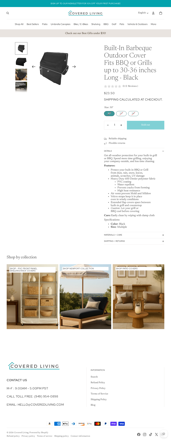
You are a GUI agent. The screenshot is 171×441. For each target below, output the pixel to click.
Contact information (80, 436)
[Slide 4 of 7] (21, 87)
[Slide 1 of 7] (21, 48)
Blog (93, 405)
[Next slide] (75, 67)
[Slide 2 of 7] (21, 61)
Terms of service (44, 436)
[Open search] (7, 13)
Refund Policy (98, 383)
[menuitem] (153, 24)
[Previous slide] (32, 67)
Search (94, 377)
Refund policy (13, 436)
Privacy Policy (98, 388)
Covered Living (21, 433)
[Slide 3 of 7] (21, 74)
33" (121, 113)
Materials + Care (113, 235)
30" (109, 113)
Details (108, 151)
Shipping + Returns (114, 241)
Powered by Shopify (38, 433)
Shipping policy (61, 436)
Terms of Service (99, 394)
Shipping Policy (99, 399)
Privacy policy (28, 436)
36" (133, 113)
